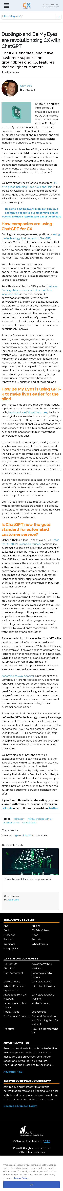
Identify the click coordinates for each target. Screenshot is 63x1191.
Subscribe (27, 835)
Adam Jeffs (26, 86)
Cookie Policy (12, 981)
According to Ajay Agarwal (18, 675)
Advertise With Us (42, 964)
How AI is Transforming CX (45, 1030)
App (6, 925)
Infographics (11, 948)
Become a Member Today (15, 1005)
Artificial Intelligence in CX (40, 819)
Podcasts (9, 939)
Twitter (53, 808)
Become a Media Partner (42, 975)
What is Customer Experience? (14, 988)
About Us (9, 968)
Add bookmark (12, 72)
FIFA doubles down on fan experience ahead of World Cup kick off (36, 881)
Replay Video (11, 1011)
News (35, 935)
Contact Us (10, 964)
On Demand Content (16, 1016)
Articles (36, 925)
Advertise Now (13, 1071)
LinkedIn (7, 808)
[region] (31, 1173)
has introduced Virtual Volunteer (27, 412)
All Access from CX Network (15, 996)
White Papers (40, 944)
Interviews (9, 935)
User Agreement (13, 973)
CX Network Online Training (43, 996)
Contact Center (30, 822)
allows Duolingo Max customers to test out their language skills (29, 290)
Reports (36, 939)
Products (9, 1028)
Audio (7, 930)
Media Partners (40, 1003)
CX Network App (41, 981)
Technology (19, 819)
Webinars (9, 944)
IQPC (47, 1141)
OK (31, 1184)
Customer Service (11, 822)
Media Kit (37, 968)
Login (15, 835)
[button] (31, 17)
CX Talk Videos (40, 930)
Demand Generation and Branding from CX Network (45, 1020)
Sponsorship (39, 1011)
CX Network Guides (43, 986)
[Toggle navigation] (6, 6)
